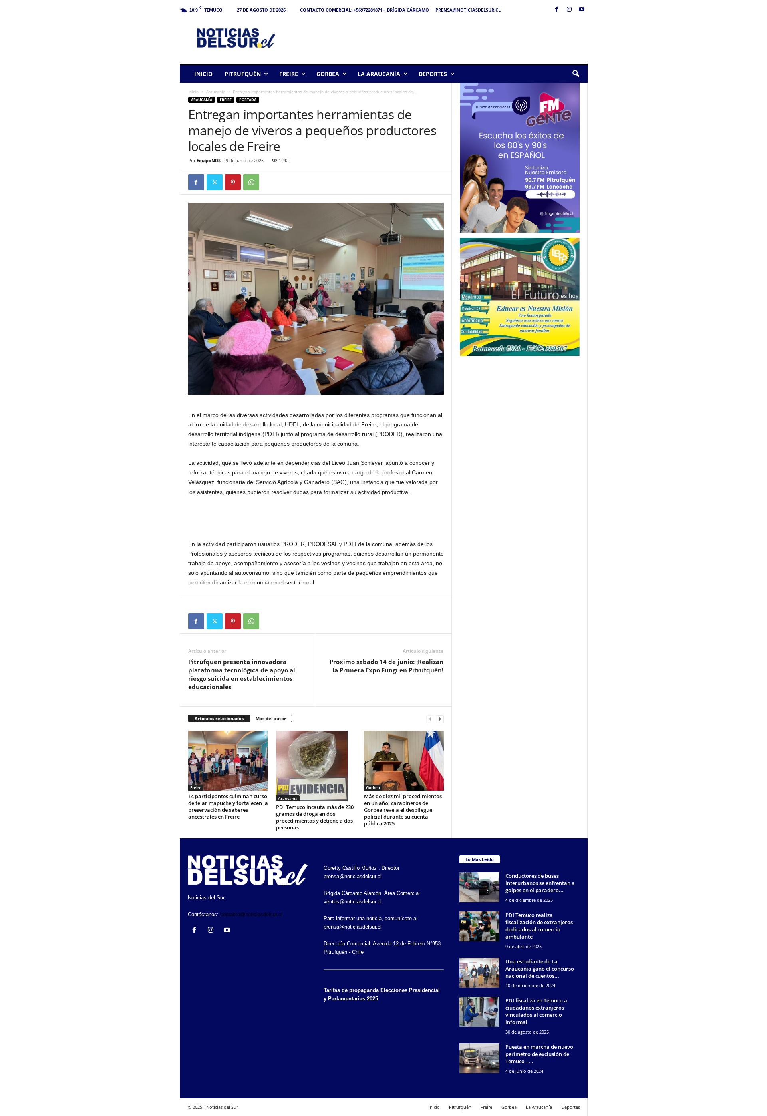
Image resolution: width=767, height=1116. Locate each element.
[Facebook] (557, 10)
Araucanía (215, 91)
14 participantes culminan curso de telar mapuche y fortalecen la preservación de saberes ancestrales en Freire (228, 806)
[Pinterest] (233, 182)
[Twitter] (215, 182)
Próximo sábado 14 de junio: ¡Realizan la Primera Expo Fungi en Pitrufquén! (386, 666)
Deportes (433, 74)
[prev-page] (430, 719)
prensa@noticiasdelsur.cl (468, 10)
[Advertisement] (442, 38)
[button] (575, 74)
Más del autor (271, 718)
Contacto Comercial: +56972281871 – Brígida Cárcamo (364, 10)
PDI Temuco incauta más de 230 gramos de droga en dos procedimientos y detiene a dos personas (315, 817)
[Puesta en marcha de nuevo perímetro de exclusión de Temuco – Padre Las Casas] (479, 1058)
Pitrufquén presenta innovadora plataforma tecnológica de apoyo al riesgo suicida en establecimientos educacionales (241, 674)
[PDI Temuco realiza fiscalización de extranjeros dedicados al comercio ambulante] (479, 926)
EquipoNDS (209, 160)
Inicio (203, 74)
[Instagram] (569, 10)
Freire (288, 74)
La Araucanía (379, 74)
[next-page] (440, 719)
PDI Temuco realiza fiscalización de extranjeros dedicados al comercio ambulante (539, 925)
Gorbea (327, 74)
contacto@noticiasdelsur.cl (251, 914)
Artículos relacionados (219, 718)
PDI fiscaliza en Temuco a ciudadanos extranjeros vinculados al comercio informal (536, 1011)
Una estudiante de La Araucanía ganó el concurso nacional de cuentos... (539, 968)
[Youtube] (581, 10)
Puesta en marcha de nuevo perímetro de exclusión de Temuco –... (539, 1054)
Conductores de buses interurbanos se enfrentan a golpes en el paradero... (540, 883)
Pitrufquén (243, 74)
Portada (247, 99)
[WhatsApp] (251, 182)
